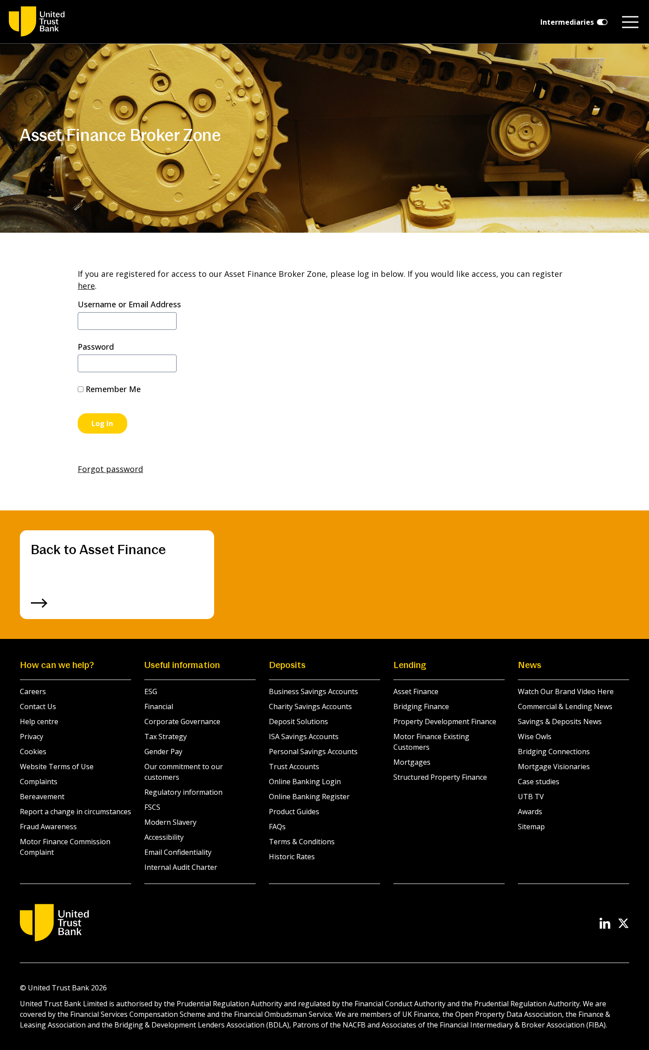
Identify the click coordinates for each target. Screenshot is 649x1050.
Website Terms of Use (57, 766)
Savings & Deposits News (560, 721)
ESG (150, 691)
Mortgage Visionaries (554, 766)
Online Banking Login (305, 781)
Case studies (538, 781)
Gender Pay (163, 751)
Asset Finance (415, 691)
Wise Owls (534, 736)
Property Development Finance (444, 721)
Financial (158, 706)
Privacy (31, 736)
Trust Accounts (294, 766)
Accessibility (164, 837)
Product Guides (294, 811)
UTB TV (531, 796)
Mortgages (411, 762)
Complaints (38, 781)
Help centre (39, 721)
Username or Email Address (129, 304)
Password (96, 346)
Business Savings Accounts (313, 691)
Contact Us (38, 706)
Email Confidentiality (177, 852)
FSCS (152, 807)
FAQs (277, 826)
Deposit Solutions (298, 721)
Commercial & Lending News (565, 706)
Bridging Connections (554, 751)
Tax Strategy (165, 736)
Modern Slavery (170, 822)
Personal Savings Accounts (313, 751)
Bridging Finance (421, 706)
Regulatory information (183, 792)
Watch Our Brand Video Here (566, 691)
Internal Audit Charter (180, 867)
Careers (33, 691)
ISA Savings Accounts (304, 736)
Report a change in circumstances (75, 811)
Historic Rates (292, 856)
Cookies (33, 751)
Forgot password (110, 469)
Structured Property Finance (440, 777)
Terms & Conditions (302, 841)
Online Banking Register (309, 796)
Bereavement (42, 796)
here (86, 285)
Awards (530, 811)
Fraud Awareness (48, 826)
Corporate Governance (182, 721)
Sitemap (531, 826)
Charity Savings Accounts (310, 706)
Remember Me (112, 389)
